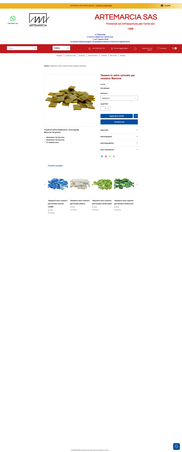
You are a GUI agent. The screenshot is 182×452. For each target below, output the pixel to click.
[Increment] (108, 108)
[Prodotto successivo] (137, 184)
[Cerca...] (35, 48)
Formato (104, 93)
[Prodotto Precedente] (45, 184)
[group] (91, 192)
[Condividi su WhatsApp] (110, 156)
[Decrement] (102, 108)
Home (46, 66)
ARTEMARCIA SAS (126, 17)
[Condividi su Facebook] (102, 156)
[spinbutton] (105, 108)
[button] (174, 48)
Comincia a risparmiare (104, 5)
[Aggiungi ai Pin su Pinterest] (106, 156)
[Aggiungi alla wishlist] (136, 116)
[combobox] (119, 98)
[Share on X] (114, 156)
